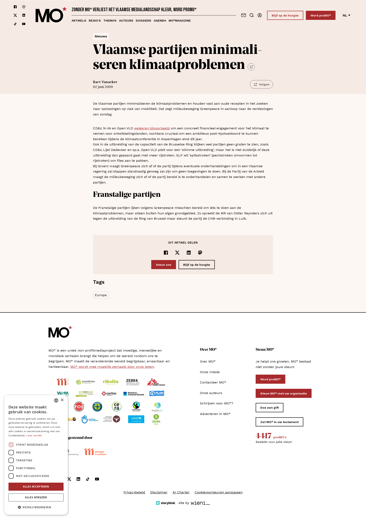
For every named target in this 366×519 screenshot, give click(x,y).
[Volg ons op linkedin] (23, 15)
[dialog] (36, 455)
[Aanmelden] (259, 15)
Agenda (160, 20)
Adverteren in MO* (215, 414)
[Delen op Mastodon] (200, 252)
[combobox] (56, 400)
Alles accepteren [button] (36, 486)
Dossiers (143, 20)
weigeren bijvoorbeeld (152, 128)
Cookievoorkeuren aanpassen (219, 492)
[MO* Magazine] (51, 15)
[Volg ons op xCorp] (15, 15)
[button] (36, 507)
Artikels (79, 20)
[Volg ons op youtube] (23, 24)
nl (345, 15)
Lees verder (34, 435)
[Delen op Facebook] (166, 252)
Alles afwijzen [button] (36, 497)
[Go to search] (251, 15)
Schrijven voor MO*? (216, 403)
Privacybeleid (134, 492)
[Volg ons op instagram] (23, 6)
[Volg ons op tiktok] (15, 24)
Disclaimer (159, 492)
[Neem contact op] (243, 15)
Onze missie (210, 372)
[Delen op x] (177, 252)
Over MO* (208, 361)
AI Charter (181, 492)
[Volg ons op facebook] (15, 6)
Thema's (109, 20)
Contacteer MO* (213, 382)
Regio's (95, 20)
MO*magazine (180, 20)
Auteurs (126, 20)
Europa (101, 295)
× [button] (62, 400)
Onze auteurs (211, 393)
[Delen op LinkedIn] (188, 252)
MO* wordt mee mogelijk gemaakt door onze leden (112, 367)
